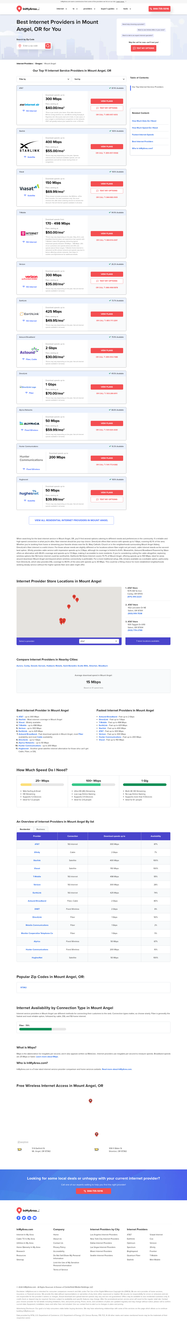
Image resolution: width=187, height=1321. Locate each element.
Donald (34, 666)
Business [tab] (41, 829)
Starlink (22, 719)
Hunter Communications (30, 745)
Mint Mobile (155, 1259)
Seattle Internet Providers (101, 1255)
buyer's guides (108, 8)
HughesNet (37, 957)
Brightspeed (132, 1251)
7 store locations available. (148, 641)
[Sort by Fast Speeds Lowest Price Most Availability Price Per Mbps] (99, 79)
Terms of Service (60, 1269)
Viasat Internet (156, 1234)
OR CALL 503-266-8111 (106, 393)
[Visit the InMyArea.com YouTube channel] (35, 1218)
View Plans (107, 101)
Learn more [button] (120, 2)
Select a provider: (27, 641)
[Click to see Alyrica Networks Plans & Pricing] (29, 424)
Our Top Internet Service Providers (147, 87)
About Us (57, 1239)
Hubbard (50, 666)
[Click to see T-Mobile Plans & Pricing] (29, 234)
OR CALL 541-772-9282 (107, 465)
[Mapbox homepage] (22, 1142)
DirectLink (23, 740)
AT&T (21, 716)
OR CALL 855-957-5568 (107, 153)
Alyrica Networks (26, 742)
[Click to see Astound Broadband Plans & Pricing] (29, 351)
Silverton (93, 666)
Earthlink (131, 1239)
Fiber (80, 734)
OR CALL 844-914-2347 (107, 240)
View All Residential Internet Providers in (71, 520)
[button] (77, 600)
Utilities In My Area (25, 1243)
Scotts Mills (83, 666)
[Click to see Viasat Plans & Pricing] (29, 187)
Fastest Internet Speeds (143, 134)
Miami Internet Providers (101, 1251)
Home (56, 1234)
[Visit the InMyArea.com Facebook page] (19, 1218)
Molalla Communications (37, 925)
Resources (21, 1255)
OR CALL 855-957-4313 (107, 115)
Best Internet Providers (142, 141)
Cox (151, 1239)
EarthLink (23, 731)
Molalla (58, 666)
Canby (27, 666)
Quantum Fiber (133, 1255)
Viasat (21, 722)
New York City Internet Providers (104, 1239)
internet (60, 8)
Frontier (153, 1251)
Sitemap (20, 1259)
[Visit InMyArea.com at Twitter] (24, 1218)
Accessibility (58, 1251)
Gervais (41, 666)
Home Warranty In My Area (28, 1247)
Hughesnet (24, 748)
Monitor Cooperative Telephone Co (37, 933)
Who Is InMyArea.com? (142, 148)
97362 (23, 987)
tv (74, 8)
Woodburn (103, 666)
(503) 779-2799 (135, 630)
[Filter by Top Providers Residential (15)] (44, 79)
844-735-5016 (161, 8)
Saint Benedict (70, 666)
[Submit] (48, 46)
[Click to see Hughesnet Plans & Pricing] (29, 493)
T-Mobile (22, 725)
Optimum (131, 1243)
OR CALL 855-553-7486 (107, 357)
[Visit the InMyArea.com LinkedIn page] (29, 1218)
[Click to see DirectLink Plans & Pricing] (29, 387)
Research (21, 1251)
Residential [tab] (25, 829)
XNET (37, 909)
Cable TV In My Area (26, 1239)
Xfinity (37, 852)
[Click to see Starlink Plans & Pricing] (29, 147)
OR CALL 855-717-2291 (107, 321)
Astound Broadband (28, 734)
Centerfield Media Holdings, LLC (78, 1287)
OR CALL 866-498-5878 (107, 288)
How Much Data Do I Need (144, 121)
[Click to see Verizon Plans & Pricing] (29, 277)
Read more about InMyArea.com (117, 1069)
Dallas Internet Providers (101, 1243)
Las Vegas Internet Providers (102, 1247)
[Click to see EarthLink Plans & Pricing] (29, 314)
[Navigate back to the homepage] (28, 9)
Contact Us (58, 1243)
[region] (93, 1117)
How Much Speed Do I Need (145, 128)
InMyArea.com (29, 1287)
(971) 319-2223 (134, 597)
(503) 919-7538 (135, 613)
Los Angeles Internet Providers (103, 1234)
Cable (39, 737)
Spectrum (131, 1247)
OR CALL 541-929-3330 (107, 430)
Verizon (22, 728)
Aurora (20, 666)
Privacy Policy (59, 1247)
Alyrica (37, 941)
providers (88, 8)
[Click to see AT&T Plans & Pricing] (29, 105)
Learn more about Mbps (47, 1056)
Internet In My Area (25, 1234)
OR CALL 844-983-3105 (107, 197)
